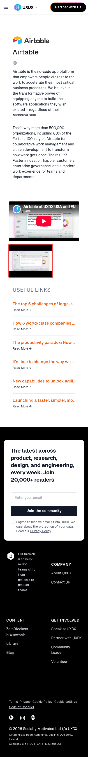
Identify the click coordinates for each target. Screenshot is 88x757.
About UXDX (61, 573)
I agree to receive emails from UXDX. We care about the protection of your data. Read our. (45, 526)
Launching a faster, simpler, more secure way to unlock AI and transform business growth (44, 400)
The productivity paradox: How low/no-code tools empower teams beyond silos (44, 342)
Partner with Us (68, 7)
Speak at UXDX (63, 629)
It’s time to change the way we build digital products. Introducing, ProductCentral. (44, 361)
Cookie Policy (42, 701)
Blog (10, 652)
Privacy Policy (40, 531)
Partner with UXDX (66, 638)
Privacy (25, 701)
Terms (13, 701)
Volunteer (59, 661)
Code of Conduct (21, 707)
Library (12, 643)
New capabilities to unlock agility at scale (44, 381)
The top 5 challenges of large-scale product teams (44, 303)
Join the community (44, 511)
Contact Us (60, 582)
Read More (22, 310)
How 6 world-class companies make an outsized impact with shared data (44, 323)
